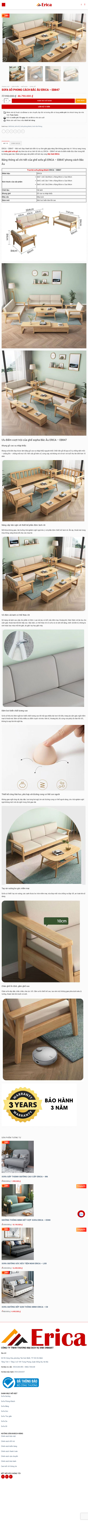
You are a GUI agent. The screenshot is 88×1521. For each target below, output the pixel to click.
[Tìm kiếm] (82, 4)
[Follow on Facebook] (3, 1476)
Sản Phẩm (15, 86)
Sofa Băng (5, 1406)
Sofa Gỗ (33, 86)
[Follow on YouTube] (11, 1476)
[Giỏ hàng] (85, 4)
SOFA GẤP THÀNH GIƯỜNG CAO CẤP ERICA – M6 (25, 1176)
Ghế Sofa (24, 86)
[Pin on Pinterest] (19, 131)
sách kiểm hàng (11, 1446)
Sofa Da (4, 1421)
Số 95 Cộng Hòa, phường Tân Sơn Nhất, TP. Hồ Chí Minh (22, 1358)
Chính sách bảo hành (8, 1461)
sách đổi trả (10, 1441)
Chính (3, 1441)
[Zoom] (4, 59)
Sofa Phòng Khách (8, 1401)
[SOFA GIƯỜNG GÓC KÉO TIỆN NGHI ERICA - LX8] (18, 1244)
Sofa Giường (5, 1396)
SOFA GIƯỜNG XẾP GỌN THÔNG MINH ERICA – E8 (25, 1307)
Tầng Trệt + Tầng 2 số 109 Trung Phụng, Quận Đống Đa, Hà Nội (24, 1362)
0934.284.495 (18, 1367)
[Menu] (3, 4)
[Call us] (7, 1476)
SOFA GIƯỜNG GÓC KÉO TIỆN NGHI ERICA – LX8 (24, 1263)
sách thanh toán (11, 1451)
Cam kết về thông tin (9, 1466)
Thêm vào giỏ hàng (44, 101)
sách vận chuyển (11, 1456)
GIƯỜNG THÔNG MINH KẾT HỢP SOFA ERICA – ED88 (26, 1220)
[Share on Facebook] (7, 131)
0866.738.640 (30, 1367)
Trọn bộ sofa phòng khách (38, 170)
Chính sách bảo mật (8, 1436)
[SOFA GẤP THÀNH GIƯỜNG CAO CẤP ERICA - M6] (18, 1157)
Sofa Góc (4, 1411)
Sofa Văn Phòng (37, 126)
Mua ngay (81, 100)
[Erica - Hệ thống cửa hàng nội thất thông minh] (44, 4)
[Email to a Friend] (15, 131)
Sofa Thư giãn (6, 1416)
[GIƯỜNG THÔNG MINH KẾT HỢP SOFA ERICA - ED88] (18, 1200)
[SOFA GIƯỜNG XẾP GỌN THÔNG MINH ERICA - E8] (18, 1287)
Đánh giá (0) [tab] (15, 143)
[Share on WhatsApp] (3, 131)
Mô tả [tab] (5, 143)
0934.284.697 (19, 1372)
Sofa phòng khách (26, 126)
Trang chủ (6, 86)
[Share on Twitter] (11, 131)
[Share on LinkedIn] (23, 131)
